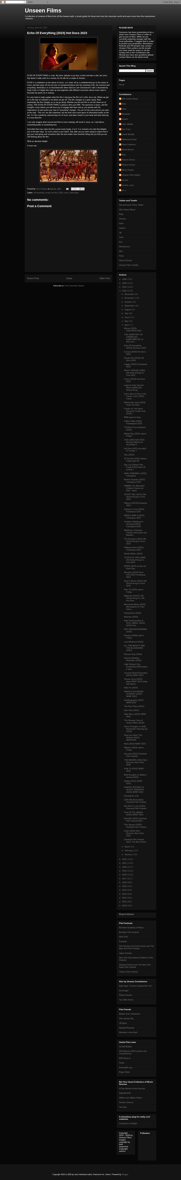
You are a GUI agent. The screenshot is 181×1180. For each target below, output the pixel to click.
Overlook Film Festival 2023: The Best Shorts (135, 840)
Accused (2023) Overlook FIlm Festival (135, 755)
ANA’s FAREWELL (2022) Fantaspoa (135, 474)
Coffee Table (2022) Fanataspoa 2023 (133, 422)
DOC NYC (123, 937)
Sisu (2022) (129, 455)
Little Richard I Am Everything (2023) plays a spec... (135, 666)
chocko (125, 180)
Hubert (125, 119)
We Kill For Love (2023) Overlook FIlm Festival (135, 807)
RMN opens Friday (132, 417)
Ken (121, 242)
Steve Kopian (128, 170)
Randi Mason (128, 149)
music (66, 193)
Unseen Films (43, 10)
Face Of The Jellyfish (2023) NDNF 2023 (133, 813)
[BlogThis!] (75, 189)
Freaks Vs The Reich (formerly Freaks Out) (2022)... (135, 411)
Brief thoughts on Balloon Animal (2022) (135, 776)
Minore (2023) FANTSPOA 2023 (133, 329)
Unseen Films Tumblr (128, 265)
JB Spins (123, 1023)
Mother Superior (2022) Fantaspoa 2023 (134, 480)
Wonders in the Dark (128, 1032)
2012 (124, 898)
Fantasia (123, 941)
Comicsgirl (123, 990)
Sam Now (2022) (131, 710)
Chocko (122, 219)
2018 (124, 874)
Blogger (125, 1174)
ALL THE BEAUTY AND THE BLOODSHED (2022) (134, 647)
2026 (124, 279)
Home (69, 278)
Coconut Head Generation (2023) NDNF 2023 (135, 674)
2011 (124, 901)
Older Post (104, 278)
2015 (124, 886)
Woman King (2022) (133, 654)
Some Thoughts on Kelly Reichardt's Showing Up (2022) (135, 728)
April (127, 325)
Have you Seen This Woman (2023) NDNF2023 (133, 737)
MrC (121, 251)
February (129, 850)
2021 (124, 863)
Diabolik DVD (125, 1093)
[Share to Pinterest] (83, 189)
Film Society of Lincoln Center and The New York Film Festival (136, 947)
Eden (124, 109)
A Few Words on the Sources (132, 1088)
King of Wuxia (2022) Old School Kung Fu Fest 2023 (135, 583)
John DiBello (127, 124)
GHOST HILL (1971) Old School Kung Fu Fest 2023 (135, 496)
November (129, 298)
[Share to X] (77, 189)
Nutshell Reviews (126, 1028)
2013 (124, 894)
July (127, 313)
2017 (124, 878)
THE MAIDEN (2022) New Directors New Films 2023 (135, 762)
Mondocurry (124, 246)
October (128, 302)
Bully (124, 104)
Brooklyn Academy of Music (131, 927)
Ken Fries (126, 129)
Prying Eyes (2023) (132, 613)
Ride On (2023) (131, 688)
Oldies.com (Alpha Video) (130, 1098)
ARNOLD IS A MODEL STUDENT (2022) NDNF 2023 (134, 693)
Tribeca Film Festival (128, 972)
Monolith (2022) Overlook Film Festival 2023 (135, 819)
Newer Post (33, 278)
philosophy (74, 193)
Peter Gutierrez (129, 144)
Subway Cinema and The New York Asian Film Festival (135, 966)
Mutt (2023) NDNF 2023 (135, 744)
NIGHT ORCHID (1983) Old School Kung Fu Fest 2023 (134, 372)
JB (120, 233)
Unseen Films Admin (131, 175)
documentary (39, 193)
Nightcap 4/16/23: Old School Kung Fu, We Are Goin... (134, 598)
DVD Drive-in (125, 1058)
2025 (124, 283)
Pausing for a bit (131, 796)
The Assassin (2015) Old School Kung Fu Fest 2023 (135, 541)
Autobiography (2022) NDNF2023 (134, 701)
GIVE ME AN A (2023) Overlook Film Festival (135, 801)
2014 (124, 890)
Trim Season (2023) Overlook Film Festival (135, 825)
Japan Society (125, 953)
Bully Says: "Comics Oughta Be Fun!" (135, 986)
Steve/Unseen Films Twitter (131, 205)
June (127, 317)
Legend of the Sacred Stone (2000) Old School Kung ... (133, 387)
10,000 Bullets (125, 1046)
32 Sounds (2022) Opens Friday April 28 (135, 459)
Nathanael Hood (129, 139)
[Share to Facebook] (80, 189)
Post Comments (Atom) (74, 286)
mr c (124, 190)
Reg (124, 154)
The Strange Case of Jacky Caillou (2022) (134, 721)
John (121, 237)
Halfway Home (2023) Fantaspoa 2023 (134, 548)
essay (47, 193)
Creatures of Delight (128, 1123)
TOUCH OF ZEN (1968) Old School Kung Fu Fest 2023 (135, 559)
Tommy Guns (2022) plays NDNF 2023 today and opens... (135, 681)
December (129, 294)
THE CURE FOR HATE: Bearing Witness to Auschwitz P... (134, 442)
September (130, 306)
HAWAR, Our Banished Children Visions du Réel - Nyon (134, 488)
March (128, 846)
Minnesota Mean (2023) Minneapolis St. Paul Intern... (135, 606)
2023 (124, 291)
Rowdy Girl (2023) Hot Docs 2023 (134, 359)
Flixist (121, 1063)
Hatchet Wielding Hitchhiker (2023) (133, 659)
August (128, 309)
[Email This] (72, 189)
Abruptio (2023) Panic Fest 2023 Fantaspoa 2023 (134, 574)
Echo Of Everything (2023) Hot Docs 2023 (135, 346)
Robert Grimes (128, 160)
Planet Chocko (125, 260)
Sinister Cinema (126, 1102)
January (128, 854)
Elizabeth (126, 114)
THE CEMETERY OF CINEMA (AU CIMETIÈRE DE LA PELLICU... (133, 338)
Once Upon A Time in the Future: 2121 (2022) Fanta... (135, 396)
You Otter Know (126, 1000)
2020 (124, 867)
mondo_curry (128, 185)
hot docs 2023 (57, 193)
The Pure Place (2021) (134, 706)
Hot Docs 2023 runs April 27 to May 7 (135, 449)
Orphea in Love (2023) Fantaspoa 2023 (134, 510)
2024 (124, 287)
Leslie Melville (128, 134)
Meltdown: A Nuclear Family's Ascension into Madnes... (135, 532)
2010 (124, 905)
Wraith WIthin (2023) (133, 554)
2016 (124, 882)
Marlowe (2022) (131, 617)
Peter (121, 256)
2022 (124, 859)
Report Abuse (126, 914)
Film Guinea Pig (126, 1018)
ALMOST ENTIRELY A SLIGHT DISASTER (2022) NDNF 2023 (134, 789)
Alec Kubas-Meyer (130, 99)
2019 (124, 871)
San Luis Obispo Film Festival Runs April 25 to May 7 (135, 467)
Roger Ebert (124, 1072)
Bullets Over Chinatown (129, 1014)
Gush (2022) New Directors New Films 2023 (134, 833)
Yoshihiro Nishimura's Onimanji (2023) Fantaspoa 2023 (133, 524)
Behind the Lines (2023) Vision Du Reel (135, 403)
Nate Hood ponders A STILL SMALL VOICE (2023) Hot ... (134, 622)
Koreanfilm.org (125, 1067)
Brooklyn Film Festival (129, 932)
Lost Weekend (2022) (133, 642)
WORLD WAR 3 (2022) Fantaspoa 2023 (134, 516)
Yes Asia (123, 1107)
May (127, 321)
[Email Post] (67, 189)
